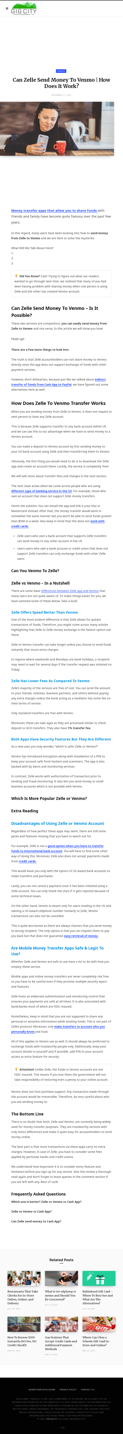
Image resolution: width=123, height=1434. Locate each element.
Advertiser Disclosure (41, 1389)
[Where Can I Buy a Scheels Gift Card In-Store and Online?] (99, 1324)
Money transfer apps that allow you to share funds (54, 210)
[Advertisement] (61, 39)
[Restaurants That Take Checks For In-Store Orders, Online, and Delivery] (24, 1278)
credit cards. (27, 861)
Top (62, 1428)
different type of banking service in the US (41, 491)
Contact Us (87, 1389)
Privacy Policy (68, 1389)
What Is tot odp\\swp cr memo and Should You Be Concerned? (60, 1295)
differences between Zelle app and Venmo (70, 591)
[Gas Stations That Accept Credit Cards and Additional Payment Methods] (61, 1324)
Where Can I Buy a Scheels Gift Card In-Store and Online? (96, 1341)
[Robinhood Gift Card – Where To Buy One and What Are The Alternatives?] (99, 1278)
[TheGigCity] (24, 8)
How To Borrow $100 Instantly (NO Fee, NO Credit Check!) (22, 1341)
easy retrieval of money (81, 936)
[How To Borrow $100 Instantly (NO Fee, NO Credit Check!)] (24, 1324)
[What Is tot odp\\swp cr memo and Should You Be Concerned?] (61, 1278)
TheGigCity (52, 1419)
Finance (61, 71)
